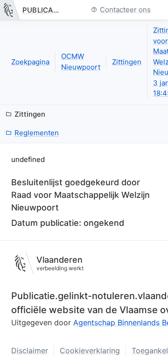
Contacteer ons (125, 10)
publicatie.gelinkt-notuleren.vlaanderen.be (43, 10)
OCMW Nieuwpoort (80, 61)
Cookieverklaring (90, 350)
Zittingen (126, 61)
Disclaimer (29, 350)
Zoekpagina (30, 61)
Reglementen (36, 132)
